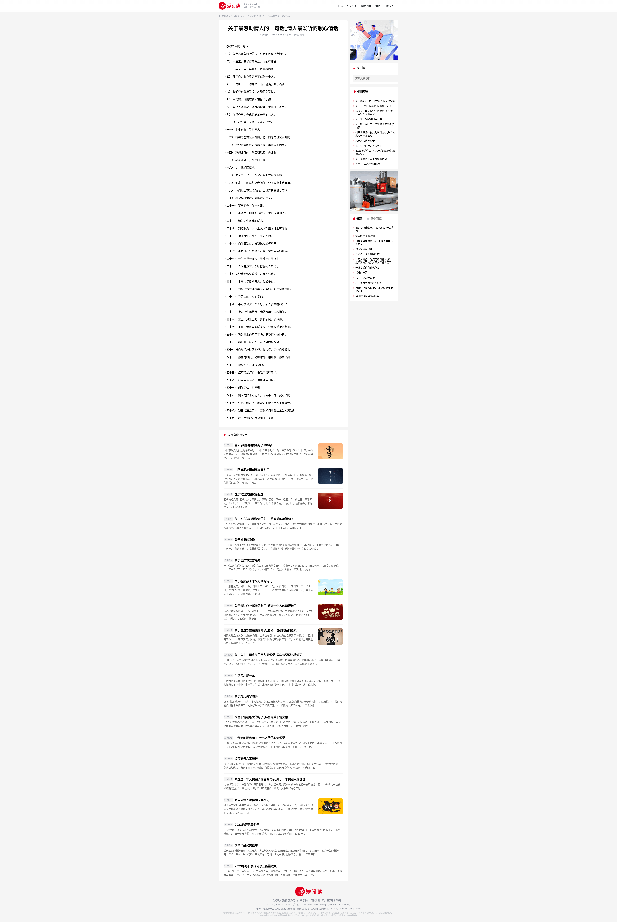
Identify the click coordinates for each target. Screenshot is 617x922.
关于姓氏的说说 (245, 539)
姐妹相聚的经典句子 (268, 915)
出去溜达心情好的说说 (347, 915)
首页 (340, 5)
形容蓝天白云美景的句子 (307, 913)
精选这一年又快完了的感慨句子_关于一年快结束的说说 (270, 779)
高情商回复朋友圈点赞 (232, 913)
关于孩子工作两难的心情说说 (361, 913)
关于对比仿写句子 (246, 696)
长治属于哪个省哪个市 (367, 254)
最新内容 (344, 913)
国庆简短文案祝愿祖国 (249, 494)
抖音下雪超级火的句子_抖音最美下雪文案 (261, 717)
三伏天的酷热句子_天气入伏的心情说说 (260, 738)
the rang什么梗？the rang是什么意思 (374, 229)
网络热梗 (366, 5)
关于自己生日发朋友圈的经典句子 (373, 105)
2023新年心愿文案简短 (368, 164)
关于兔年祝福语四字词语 (368, 119)
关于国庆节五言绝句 (248, 560)
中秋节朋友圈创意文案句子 (252, 469)
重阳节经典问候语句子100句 (253, 445)
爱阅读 (224, 15)
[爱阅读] (229, 5)
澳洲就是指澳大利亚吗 (367, 296)
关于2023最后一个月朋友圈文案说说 (375, 100)
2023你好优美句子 (247, 824)
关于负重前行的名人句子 (368, 145)
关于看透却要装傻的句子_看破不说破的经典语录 (266, 630)
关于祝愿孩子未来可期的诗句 (253, 581)
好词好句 (352, 5)
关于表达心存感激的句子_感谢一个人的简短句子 (266, 605)
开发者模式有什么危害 (367, 267)
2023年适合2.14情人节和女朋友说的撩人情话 (375, 152)
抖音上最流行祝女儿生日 (329, 913)
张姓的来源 (361, 272)
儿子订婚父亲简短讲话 (309, 915)
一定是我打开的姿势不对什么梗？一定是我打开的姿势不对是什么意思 (374, 261)
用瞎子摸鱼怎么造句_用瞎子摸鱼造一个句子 (375, 243)
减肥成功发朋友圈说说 (286, 913)
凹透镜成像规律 (363, 249)
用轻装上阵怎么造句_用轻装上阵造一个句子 (375, 289)
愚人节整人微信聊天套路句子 (253, 800)
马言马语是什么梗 (365, 277)
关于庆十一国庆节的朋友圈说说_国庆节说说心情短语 (268, 655)
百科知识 (389, 5)
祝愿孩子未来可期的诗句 (288, 915)
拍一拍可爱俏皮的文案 (252, 913)
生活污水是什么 (245, 675)
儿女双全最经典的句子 (384, 913)
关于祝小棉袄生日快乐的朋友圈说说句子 (374, 126)
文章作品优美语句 (246, 845)
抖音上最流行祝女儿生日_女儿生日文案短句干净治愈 (375, 134)
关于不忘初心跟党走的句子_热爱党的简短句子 (264, 519)
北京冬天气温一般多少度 (368, 282)
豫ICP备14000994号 (339, 904)
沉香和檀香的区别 (365, 235)
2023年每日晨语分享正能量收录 (256, 866)
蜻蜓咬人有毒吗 (269, 913)
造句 (377, 5)
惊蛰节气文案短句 (246, 758)
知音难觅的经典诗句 (328, 915)
